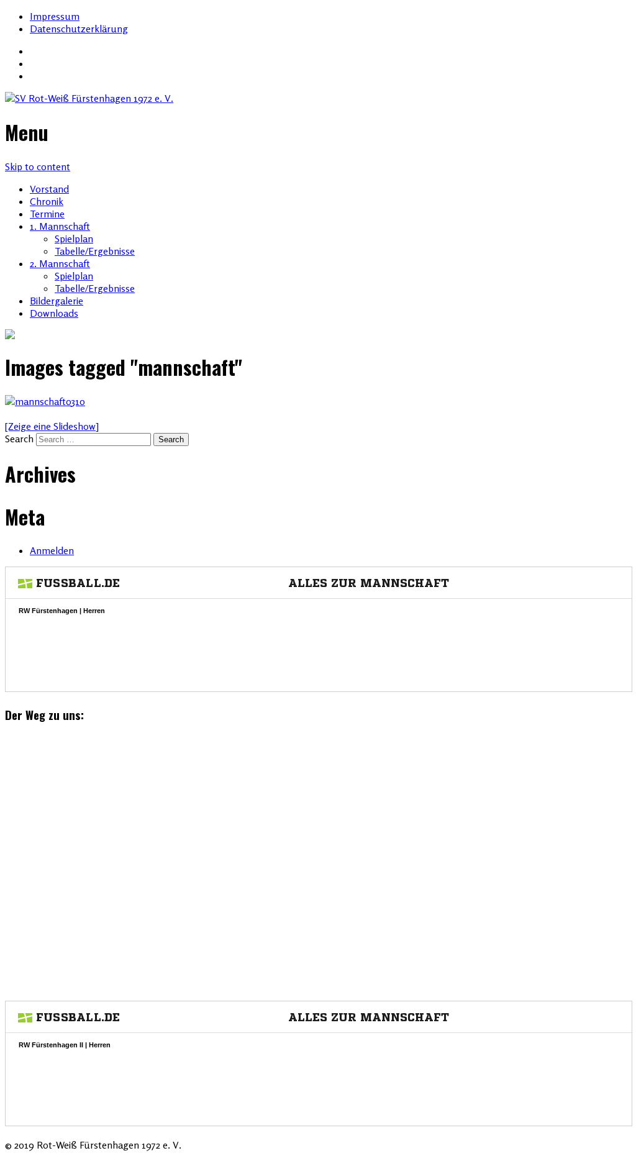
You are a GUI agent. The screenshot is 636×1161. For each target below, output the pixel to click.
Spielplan (74, 238)
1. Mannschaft (60, 226)
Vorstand (49, 189)
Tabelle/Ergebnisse (95, 251)
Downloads (54, 313)
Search (19, 438)
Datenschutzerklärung (79, 28)
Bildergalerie (56, 300)
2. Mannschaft (60, 263)
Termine (47, 213)
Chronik (46, 201)
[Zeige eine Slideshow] (52, 426)
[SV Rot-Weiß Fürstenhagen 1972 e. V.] (318, 98)
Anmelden (52, 550)
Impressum (55, 16)
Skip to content (37, 166)
